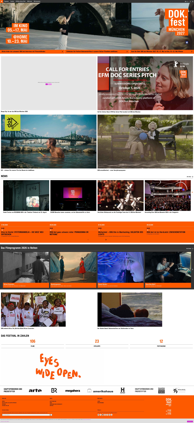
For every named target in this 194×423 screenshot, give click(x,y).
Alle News (189, 176)
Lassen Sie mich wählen (5, 421)
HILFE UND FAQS (53, 401)
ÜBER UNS (4, 398)
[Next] (62, 51)
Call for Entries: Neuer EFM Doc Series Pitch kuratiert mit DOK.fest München (119, 112)
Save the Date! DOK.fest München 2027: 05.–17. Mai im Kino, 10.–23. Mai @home (157, 51)
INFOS (51, 398)
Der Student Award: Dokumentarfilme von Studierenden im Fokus (116, 328)
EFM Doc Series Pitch (20, 1)
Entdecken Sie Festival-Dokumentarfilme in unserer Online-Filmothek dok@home (91, 51)
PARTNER (4, 404)
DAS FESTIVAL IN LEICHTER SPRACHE (9, 402)
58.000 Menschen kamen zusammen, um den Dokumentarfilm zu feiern (70, 212)
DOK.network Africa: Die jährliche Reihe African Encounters (17, 328)
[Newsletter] (98, 414)
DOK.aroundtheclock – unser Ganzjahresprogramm (111, 170)
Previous (1, 192)
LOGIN (99, 401)
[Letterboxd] (111, 415)
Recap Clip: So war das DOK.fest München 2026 (14, 111)
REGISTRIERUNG (101, 402)
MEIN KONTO (100, 398)
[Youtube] (102, 414)
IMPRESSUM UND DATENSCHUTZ (56, 404)
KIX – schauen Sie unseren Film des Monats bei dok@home (17, 170)
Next (62, 148)
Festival (12, 1)
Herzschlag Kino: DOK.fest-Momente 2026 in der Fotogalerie (161, 212)
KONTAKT (52, 405)
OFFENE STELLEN (5, 405)
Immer (50, 84)
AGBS (51, 402)
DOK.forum (29, 1)
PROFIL (3, 401)
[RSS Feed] (100, 414)
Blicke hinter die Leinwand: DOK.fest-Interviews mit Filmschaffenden (23, 51)
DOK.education (37, 1)
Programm (6, 1)
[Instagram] (104, 414)
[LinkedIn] (109, 414)
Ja (46, 84)
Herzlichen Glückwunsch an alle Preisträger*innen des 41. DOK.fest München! (119, 212)
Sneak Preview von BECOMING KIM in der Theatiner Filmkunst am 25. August (25, 212)
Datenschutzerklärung (86, 419)
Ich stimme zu (190, 421)
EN (187, 1)
